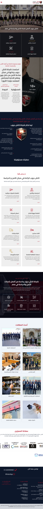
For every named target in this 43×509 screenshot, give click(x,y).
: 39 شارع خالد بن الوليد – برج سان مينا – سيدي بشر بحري (37, 486)
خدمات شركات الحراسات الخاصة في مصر (32, 348)
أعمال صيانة (11, 396)
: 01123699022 (24, 495)
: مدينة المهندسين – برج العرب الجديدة (37, 490)
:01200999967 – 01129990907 (22, 484)
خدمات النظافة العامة (11, 420)
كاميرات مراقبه (31, 420)
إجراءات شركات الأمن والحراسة (11, 372)
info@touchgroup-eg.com (6, 484)
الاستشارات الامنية (11, 348)
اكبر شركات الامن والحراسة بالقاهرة (32, 396)
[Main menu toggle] (1, 2)
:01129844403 (24, 491)
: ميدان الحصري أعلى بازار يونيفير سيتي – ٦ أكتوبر (37, 494)
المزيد (38, 202)
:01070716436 (24, 498)
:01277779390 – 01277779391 (22, 488)
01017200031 (6, 483)
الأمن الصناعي (31, 372)
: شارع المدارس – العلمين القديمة (37, 498)
